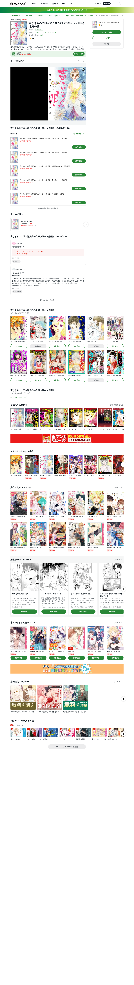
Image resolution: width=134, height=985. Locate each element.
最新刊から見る (81, 134)
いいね (17, 261)
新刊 (63, 4)
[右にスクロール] (83, 61)
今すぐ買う (106, 38)
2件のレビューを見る (47, 300)
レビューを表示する (23, 254)
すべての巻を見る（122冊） (47, 208)
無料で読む (78, 147)
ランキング (44, 4)
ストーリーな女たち (49, 32)
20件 (42, 35)
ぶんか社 (38, 32)
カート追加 (108, 32)
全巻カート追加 (79, 54)
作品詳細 (38, 346)
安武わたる (39, 30)
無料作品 (55, 4)
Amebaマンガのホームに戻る (67, 747)
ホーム (34, 4)
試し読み (107, 44)
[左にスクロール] (79, 61)
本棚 (70, 4)
